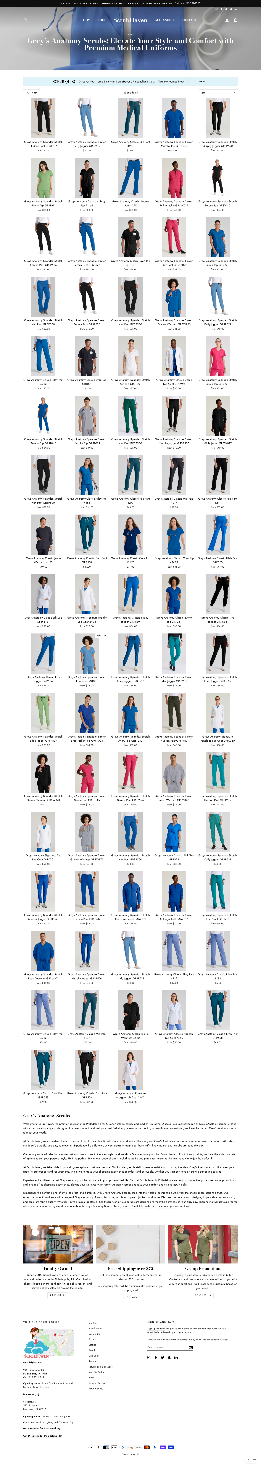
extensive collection (35, 1197)
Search (92, 1350)
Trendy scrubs (122, 1206)
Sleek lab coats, (142, 1206)
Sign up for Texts (156, 1328)
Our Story (94, 1323)
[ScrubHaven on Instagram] (149, 1357)
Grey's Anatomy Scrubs (116, 1193)
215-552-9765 (36, 1377)
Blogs (91, 1377)
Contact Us (203, 1295)
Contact (189, 20)
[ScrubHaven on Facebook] (156, 1357)
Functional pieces (167, 1206)
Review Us (94, 1361)
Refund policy (96, 1388)
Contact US (58, 1295)
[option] (130, 3)
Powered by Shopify (130, 1454)
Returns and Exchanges (101, 1366)
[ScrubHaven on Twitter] (162, 1357)
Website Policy (96, 1372)
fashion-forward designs (187, 1197)
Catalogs (93, 1344)
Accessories (165, 20)
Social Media (95, 1328)
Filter (34, 92)
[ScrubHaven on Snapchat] (169, 1357)
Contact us (175, 1279)
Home (87, 20)
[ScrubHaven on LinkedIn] (176, 1357)
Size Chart (94, 1355)
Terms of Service (97, 1383)
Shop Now (130, 1297)
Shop (102, 20)
